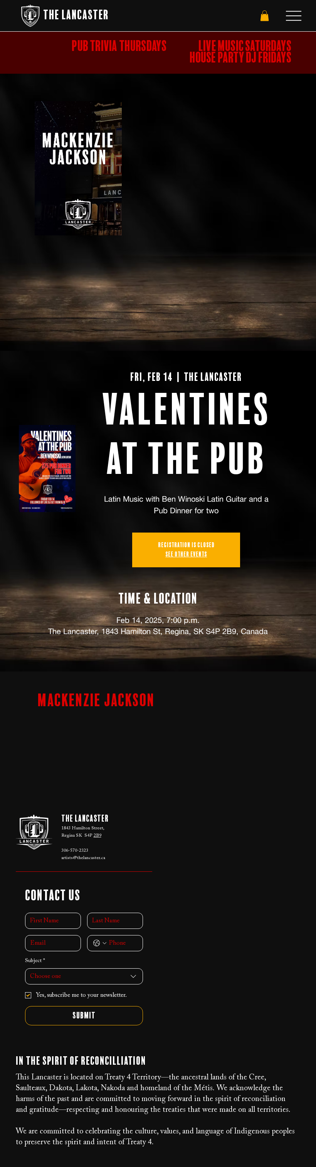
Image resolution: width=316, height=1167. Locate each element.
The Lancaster (76, 15)
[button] (264, 15)
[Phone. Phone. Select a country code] (100, 943)
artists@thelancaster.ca (83, 858)
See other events (186, 554)
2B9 (97, 835)
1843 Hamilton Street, (82, 828)
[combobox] (84, 976)
